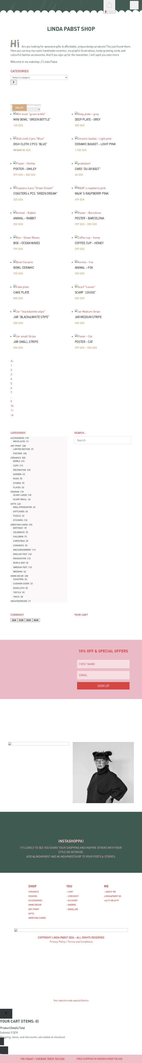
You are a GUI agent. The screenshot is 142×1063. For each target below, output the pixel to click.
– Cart (69, 891)
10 (12, 406)
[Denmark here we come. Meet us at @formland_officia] (24, 831)
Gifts (31, 913)
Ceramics (33, 891)
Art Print (33, 909)
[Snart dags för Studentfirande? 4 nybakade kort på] (80, 831)
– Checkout (72, 896)
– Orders (71, 904)
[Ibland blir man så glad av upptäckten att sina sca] (117, 831)
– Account (72, 900)
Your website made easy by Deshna (71, 1000)
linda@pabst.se (112, 896)
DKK (28, 620)
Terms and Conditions (80, 941)
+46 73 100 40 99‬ (111, 900)
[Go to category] (14, 82)
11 (12, 410)
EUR (21, 620)
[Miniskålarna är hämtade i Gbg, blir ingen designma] (99, 831)
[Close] (6, 1014)
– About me (110, 891)
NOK (36, 620)
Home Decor (34, 904)
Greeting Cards (37, 918)
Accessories (35, 900)
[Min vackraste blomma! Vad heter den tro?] (61, 831)
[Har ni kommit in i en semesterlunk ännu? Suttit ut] (43, 831)
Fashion (32, 896)
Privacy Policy (57, 941)
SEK (14, 620)
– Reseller (72, 909)
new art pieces (83, 726)
